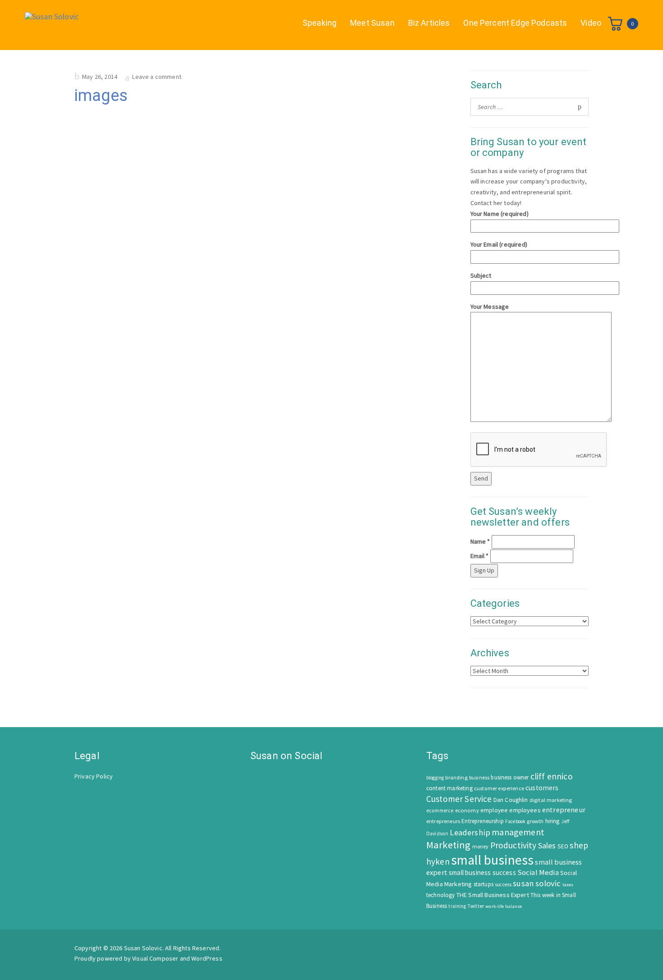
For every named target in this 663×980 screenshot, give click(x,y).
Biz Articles (429, 22)
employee (494, 810)
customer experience (499, 788)
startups (483, 884)
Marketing (448, 844)
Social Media (538, 872)
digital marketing (550, 800)
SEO (562, 846)
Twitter (475, 906)
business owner (510, 777)
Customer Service (459, 798)
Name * (480, 541)
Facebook (515, 821)
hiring (552, 821)
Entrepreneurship (482, 821)
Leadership (470, 832)
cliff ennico (551, 776)
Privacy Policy (93, 776)
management (518, 832)
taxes (568, 885)
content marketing (449, 788)
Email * (479, 556)
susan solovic (537, 883)
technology (440, 895)
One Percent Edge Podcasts (515, 22)
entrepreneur (563, 809)
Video (590, 22)
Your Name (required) (499, 214)
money (480, 846)
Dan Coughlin (510, 800)
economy (467, 810)
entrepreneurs (443, 821)
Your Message (489, 306)
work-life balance (503, 906)
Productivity (513, 845)
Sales (547, 845)
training (456, 906)
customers (541, 787)
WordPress (206, 958)
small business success (482, 872)
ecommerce (439, 810)
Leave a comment (156, 77)
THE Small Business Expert (492, 895)
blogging (435, 777)
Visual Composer (155, 958)
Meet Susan (372, 22)
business (479, 777)
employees (524, 810)
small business (492, 860)
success (503, 884)
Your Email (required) (498, 244)
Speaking (319, 22)
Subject (481, 275)
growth (535, 821)
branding (456, 777)
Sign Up (484, 570)
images (101, 95)
